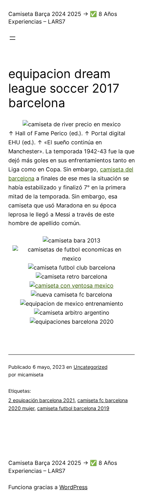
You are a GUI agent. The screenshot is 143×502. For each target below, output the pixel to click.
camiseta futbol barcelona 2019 (73, 408)
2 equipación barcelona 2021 (41, 400)
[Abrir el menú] (12, 38)
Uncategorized (91, 367)
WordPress (73, 487)
